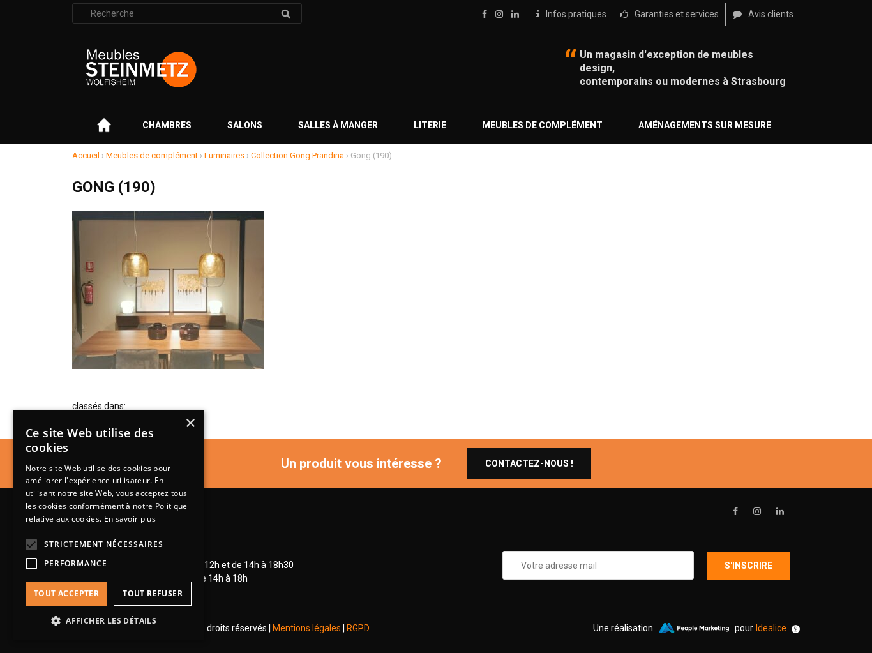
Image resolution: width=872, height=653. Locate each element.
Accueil (86, 155)
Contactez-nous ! (529, 463)
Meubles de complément (542, 125)
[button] (109, 620)
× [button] (190, 423)
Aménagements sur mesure (704, 125)
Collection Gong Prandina (297, 155)
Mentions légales (307, 628)
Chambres (167, 125)
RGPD (358, 628)
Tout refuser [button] (153, 593)
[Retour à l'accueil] (141, 68)
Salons (244, 125)
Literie (430, 125)
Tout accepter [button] (66, 593)
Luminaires (224, 155)
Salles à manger (338, 125)
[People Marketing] (694, 628)
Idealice (771, 628)
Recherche (285, 13)
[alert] (108, 525)
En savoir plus (130, 518)
